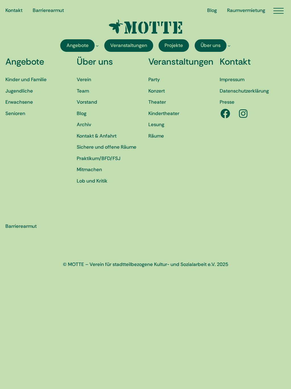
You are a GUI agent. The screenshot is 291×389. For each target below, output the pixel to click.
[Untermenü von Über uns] (229, 45)
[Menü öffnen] (278, 11)
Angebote (24, 61)
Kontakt (235, 61)
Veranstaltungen (180, 61)
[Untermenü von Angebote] (97, 45)
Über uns (95, 61)
